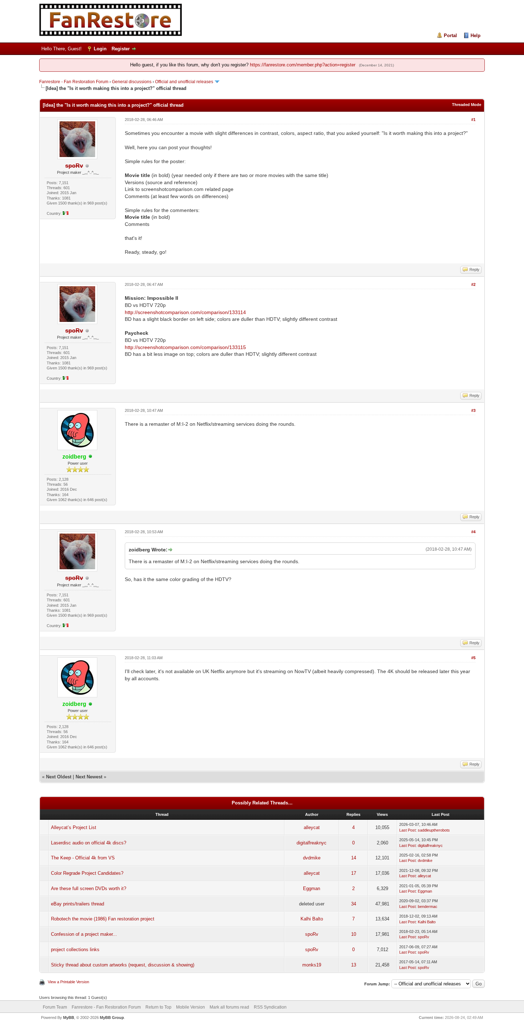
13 (353, 965)
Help (476, 35)
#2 (473, 284)
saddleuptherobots (434, 830)
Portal (450, 35)
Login (100, 48)
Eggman (311, 888)
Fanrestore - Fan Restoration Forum (73, 81)
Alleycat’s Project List (73, 827)
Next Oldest (58, 776)
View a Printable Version (68, 982)
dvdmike (311, 857)
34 (353, 904)
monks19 (311, 965)
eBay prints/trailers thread (77, 904)
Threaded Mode (466, 104)
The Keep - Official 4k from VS (83, 857)
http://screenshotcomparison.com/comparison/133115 (185, 347)
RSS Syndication (270, 1007)
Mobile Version (190, 1007)
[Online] (90, 457)
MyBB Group (112, 1017)
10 (353, 934)
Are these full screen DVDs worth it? (88, 888)
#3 (473, 410)
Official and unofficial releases (184, 81)
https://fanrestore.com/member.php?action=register (302, 64)
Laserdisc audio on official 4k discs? (88, 842)
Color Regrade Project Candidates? (87, 873)
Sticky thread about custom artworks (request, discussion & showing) (122, 965)
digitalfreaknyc (312, 842)
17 (353, 873)
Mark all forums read (229, 1007)
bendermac (427, 906)
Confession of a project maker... (84, 934)
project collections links (75, 949)
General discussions (131, 81)
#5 (473, 658)
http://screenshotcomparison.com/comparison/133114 (185, 312)
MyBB (68, 1017)
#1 (473, 119)
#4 (473, 532)
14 (353, 857)
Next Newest (89, 776)
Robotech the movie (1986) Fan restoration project (102, 919)
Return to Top (158, 1007)
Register (121, 48)
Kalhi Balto (311, 919)
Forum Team (55, 1007)
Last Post (407, 830)
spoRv (311, 934)
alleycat (312, 827)
